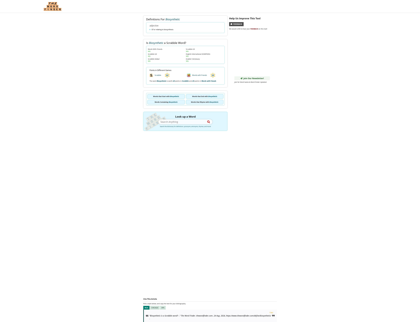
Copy (271, 312)
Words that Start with (166, 96)
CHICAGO (154, 308)
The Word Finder (52, 6)
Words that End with (204, 96)
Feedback (237, 24)
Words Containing (166, 102)
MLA (146, 308)
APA (162, 308)
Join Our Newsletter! (253, 78)
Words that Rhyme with (204, 102)
